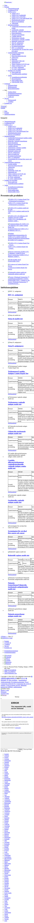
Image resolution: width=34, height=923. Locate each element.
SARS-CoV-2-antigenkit (19, 15)
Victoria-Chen (5, 693)
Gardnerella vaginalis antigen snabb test (16, 501)
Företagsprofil (12, 100)
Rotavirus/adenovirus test (19, 56)
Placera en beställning (18, 21)
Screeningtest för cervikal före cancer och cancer (17, 532)
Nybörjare (7, 83)
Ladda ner (11, 97)
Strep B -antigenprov (18, 43)
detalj (14, 312)
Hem (5, 5)
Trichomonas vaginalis (18, 38)
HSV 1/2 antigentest (17, 48)
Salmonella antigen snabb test (16, 274)
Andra (10, 75)
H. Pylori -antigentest (18, 67)
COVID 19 (7, 643)
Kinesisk (3, 106)
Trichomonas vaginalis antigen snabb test (16, 403)
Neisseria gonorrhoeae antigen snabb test (16, 615)
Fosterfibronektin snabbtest (19, 74)
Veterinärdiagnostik (13, 8)
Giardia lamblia (16, 54)
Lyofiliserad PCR (13, 10)
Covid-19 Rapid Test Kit (13, 685)
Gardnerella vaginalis (18, 30)
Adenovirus (15, 57)
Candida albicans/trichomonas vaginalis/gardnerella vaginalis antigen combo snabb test (17, 464)
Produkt (6, 7)
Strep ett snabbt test (17, 44)
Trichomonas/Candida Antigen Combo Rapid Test (18, 372)
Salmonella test (16, 62)
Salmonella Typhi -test (18, 61)
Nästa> (4, 636)
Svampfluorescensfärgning (19, 77)
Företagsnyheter (12, 85)
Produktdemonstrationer (15, 93)
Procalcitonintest (16, 79)
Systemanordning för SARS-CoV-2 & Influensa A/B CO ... (18, 229)
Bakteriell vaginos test (18, 41)
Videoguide (15, 23)
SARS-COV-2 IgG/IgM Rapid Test (22, 18)
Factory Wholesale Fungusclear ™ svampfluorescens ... (18, 282)
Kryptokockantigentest (18, 46)
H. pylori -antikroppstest (18, 69)
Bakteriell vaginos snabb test (18, 555)
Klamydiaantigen (16, 33)
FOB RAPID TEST (17, 82)
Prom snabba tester (17, 80)
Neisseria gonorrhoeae (18, 34)
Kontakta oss (8, 103)
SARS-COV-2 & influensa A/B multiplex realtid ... (17, 220)
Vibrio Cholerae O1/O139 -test (20, 64)
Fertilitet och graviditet (14, 70)
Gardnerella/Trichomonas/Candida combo (20, 138)
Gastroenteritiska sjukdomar (16, 52)
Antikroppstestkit (6, 682)
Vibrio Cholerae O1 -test (19, 66)
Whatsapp (3, 692)
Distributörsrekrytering (18, 20)
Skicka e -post (5, 690)
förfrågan (10, 312)
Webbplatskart (22, 680)
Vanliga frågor (12, 92)
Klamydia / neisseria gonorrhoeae (21, 31)
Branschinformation (13, 88)
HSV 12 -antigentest (15, 295)
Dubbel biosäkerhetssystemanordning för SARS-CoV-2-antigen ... (18, 239)
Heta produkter (13, 680)
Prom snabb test (16, 72)
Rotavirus (14, 59)
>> (7, 636)
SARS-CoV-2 (12, 12)
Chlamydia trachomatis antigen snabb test (17, 432)
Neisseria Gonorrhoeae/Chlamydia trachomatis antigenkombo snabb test (18, 586)
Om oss (6, 98)
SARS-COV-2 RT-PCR (18, 17)
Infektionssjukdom (13, 25)
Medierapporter (12, 87)
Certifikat (10, 101)
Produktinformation (13, 95)
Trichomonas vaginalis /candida (21, 39)
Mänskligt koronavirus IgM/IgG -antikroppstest (13, 686)
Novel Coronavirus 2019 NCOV (14, 683)
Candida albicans (16, 36)
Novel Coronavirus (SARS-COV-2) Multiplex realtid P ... (18, 255)
